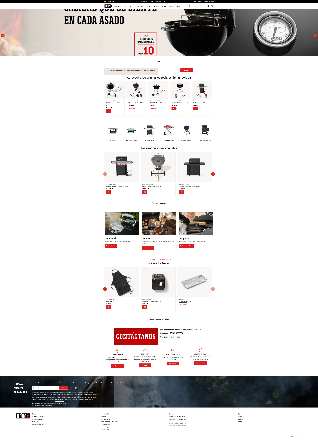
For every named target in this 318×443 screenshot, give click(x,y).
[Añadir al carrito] (108, 111)
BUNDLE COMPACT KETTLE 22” (180, 103)
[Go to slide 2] (158, 61)
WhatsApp (186, 70)
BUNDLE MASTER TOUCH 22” (135, 103)
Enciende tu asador (111, 246)
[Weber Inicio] (108, 5)
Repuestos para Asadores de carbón (178, 419)
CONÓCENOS (158, 1)
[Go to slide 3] (159, 61)
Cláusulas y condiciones (38, 424)
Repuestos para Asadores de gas (177, 416)
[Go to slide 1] (156, 61)
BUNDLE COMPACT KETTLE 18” (158, 103)
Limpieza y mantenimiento (186, 246)
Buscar (193, 6)
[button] (122, 6)
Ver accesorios (148, 248)
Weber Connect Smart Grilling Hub (151, 301)
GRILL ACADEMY (144, 1)
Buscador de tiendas (197, 1)
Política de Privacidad (59, 401)
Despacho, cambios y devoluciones (109, 421)
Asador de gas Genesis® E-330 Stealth (189, 186)
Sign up (64, 388)
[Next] (315, 35)
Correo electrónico (37, 388)
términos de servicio (43, 405)
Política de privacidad (37, 419)
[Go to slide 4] (161, 61)
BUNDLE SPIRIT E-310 (199, 103)
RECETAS (151, 1)
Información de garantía (106, 424)
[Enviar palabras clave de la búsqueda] (190, 6)
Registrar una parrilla (209, 1)
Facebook (72, 388)
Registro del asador (105, 419)
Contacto (262, 436)
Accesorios (240, 419)
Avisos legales (35, 421)
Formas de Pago (104, 427)
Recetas (240, 421)
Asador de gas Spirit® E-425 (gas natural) (117, 186)
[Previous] (3, 35)
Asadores (240, 416)
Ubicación (103, 416)
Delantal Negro (110, 301)
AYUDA (165, 1)
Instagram (76, 388)
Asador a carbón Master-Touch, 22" (152, 186)
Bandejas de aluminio (185, 301)
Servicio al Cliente (105, 429)
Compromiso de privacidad (38, 416)
